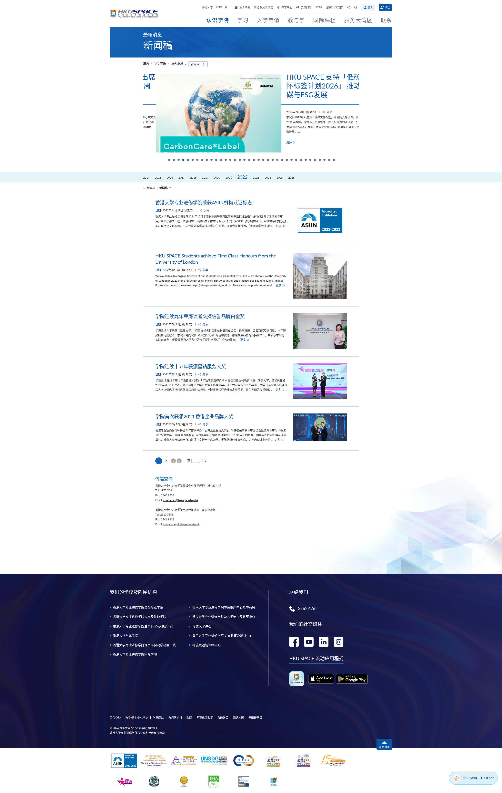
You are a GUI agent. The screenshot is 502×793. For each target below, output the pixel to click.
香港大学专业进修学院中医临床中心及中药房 (223, 607)
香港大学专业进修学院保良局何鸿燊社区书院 (144, 645)
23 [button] (272, 160)
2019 (205, 177)
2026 (291, 177)
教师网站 (173, 717)
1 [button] (169, 160)
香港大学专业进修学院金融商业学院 (138, 607)
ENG (219, 7)
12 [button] (220, 160)
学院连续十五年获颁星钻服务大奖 (190, 366)
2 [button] (173, 160)
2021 (229, 177)
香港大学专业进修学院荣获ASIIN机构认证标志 (203, 202)
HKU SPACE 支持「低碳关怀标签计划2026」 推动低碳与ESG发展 (314, 86)
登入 (370, 7)
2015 (158, 177)
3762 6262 (308, 608)
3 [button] (178, 160)
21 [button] (263, 160)
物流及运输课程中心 (206, 645)
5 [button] (187, 160)
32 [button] (314, 160)
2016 (170, 177)
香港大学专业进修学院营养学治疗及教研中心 (223, 617)
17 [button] (244, 160)
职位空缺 (115, 717)
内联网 (188, 717)
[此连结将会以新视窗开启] (321, 678)
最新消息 (177, 63)
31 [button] (310, 160)
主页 (146, 63)
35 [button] (329, 160)
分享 (316, 112)
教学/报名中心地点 (136, 717)
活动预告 (244, 7)
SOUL (319, 7)
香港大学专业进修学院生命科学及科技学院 (143, 626)
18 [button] (249, 160)
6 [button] (192, 160)
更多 (279, 142)
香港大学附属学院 (125, 635)
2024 (268, 177)
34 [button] (324, 160)
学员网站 (306, 7)
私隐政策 (222, 717)
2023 (256, 177)
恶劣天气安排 (334, 7)
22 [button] (267, 160)
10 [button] (211, 160)
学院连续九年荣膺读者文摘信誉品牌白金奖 (200, 316)
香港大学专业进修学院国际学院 (135, 654)
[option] (251, 113)
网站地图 (238, 717)
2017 (181, 177)
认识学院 (160, 63)
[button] (355, 7)
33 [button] (319, 160)
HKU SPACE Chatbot (478, 778)
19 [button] (253, 160)
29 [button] (300, 160)
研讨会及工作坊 (263, 7)
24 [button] (277, 160)
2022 (242, 177)
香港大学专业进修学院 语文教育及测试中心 (222, 635)
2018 (193, 177)
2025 (279, 177)
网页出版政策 (204, 717)
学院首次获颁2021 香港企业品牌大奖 (194, 416)
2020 (217, 177)
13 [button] (225, 160)
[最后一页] (179, 460)
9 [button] (206, 160)
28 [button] (296, 160)
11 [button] (216, 160)
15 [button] (234, 160)
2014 (146, 177)
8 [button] (202, 160)
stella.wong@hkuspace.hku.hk (181, 524)
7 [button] (197, 160)
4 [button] (183, 160)
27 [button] (291, 160)
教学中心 (286, 7)
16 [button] (239, 160)
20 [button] (258, 160)
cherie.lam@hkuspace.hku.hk (180, 500)
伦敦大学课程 (201, 626)
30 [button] (305, 160)
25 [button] (282, 160)
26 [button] (286, 160)
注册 (387, 7)
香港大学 (207, 7)
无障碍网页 (255, 717)
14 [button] (230, 160)
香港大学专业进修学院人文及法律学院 (139, 617)
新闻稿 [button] (195, 64)
